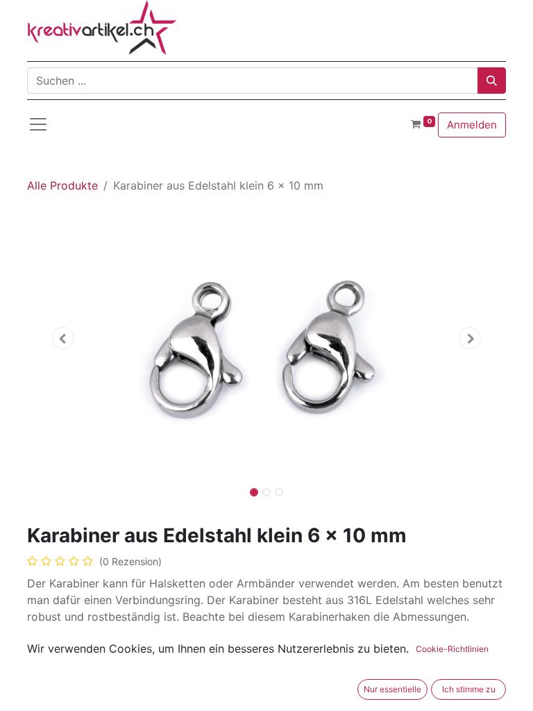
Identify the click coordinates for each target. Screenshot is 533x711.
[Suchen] (491, 80)
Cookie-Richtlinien (452, 649)
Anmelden (472, 124)
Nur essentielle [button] (392, 689)
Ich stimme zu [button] (469, 689)
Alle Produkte (62, 185)
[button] (63, 338)
